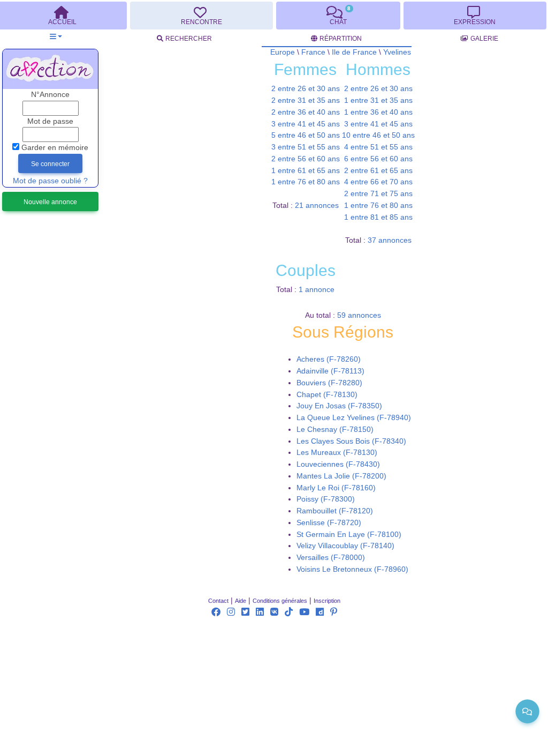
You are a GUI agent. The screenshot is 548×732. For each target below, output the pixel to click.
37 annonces (390, 240)
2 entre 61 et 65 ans (378, 171)
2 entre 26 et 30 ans (305, 89)
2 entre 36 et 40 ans (305, 112)
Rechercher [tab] (188, 38)
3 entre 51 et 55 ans (305, 147)
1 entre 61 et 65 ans (305, 171)
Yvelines (397, 52)
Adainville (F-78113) (330, 371)
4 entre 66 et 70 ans (378, 182)
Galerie (484, 38)
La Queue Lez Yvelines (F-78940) (353, 418)
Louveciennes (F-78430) (338, 464)
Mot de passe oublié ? (50, 181)
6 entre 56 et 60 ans (378, 159)
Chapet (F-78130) (326, 395)
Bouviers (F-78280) (329, 383)
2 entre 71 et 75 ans (378, 194)
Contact (218, 600)
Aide (240, 600)
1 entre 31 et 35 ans (378, 100)
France (313, 52)
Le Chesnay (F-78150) (335, 429)
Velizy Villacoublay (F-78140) (345, 546)
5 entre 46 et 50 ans (305, 135)
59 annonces (359, 315)
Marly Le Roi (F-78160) (336, 488)
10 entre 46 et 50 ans (378, 135)
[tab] (201, 15)
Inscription (327, 600)
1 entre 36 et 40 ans (378, 112)
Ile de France (354, 52)
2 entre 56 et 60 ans (305, 159)
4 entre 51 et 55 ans (378, 147)
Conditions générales (280, 600)
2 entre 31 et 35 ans (305, 100)
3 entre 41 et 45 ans (305, 124)
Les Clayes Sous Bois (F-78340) (351, 441)
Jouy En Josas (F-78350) (339, 406)
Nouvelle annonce (50, 202)
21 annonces (317, 205)
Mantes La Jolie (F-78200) (341, 476)
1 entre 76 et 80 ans (305, 182)
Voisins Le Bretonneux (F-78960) (352, 569)
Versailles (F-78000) (330, 558)
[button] (56, 37)
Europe (282, 52)
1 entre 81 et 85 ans (378, 217)
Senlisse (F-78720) (328, 523)
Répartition (340, 38)
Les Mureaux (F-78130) (336, 453)
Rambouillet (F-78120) (334, 511)
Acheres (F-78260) (328, 359)
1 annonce (316, 290)
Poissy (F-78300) (325, 499)
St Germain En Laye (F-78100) (348, 535)
